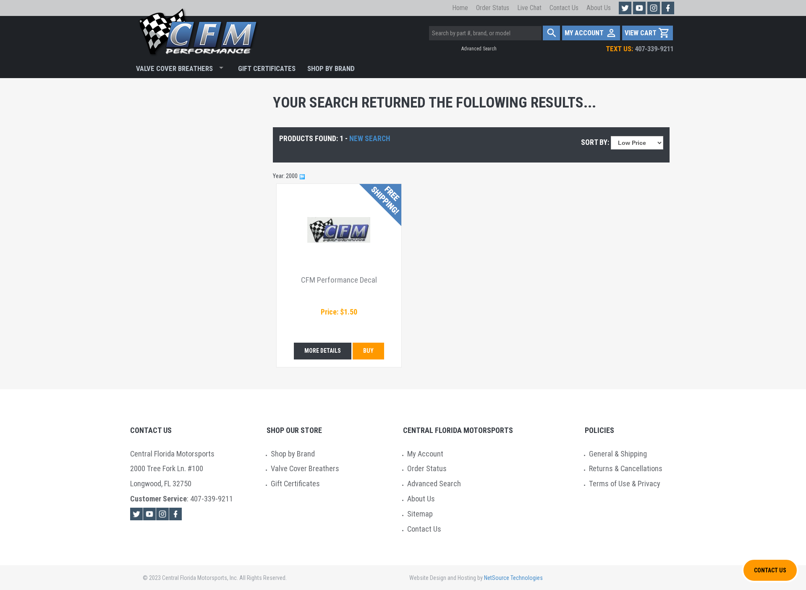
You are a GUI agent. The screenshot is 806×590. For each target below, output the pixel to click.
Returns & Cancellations (625, 468)
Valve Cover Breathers (174, 68)
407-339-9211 (639, 49)
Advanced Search (479, 49)
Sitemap (420, 513)
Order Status (492, 8)
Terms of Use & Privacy (624, 483)
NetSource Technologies (513, 577)
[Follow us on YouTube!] (639, 8)
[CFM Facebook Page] (668, 8)
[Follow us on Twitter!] (625, 8)
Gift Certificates (267, 68)
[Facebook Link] (175, 514)
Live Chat (529, 8)
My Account (425, 453)
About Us (598, 8)
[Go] (551, 33)
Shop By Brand (331, 68)
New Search (369, 138)
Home (460, 8)
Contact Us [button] (770, 570)
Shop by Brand (293, 453)
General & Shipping (618, 453)
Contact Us (564, 8)
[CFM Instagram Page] (653, 8)
